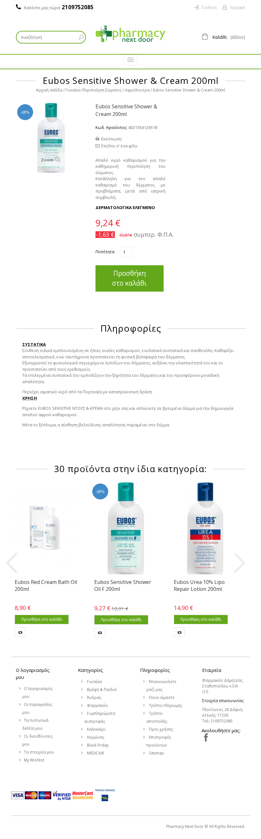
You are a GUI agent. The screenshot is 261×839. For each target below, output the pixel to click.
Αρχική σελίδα (49, 90)
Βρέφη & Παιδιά (101, 689)
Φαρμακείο (97, 705)
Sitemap (156, 753)
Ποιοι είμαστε (161, 697)
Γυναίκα (73, 90)
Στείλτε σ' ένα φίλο (119, 146)
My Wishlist (34, 760)
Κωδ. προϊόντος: (111, 127)
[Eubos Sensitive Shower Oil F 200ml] (125, 528)
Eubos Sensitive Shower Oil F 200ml (122, 585)
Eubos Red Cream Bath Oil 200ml (46, 585)
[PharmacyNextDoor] (130, 33)
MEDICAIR (95, 753)
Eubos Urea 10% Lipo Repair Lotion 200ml (199, 585)
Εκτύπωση (111, 139)
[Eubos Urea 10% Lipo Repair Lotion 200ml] (205, 528)
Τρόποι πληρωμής (165, 705)
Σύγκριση (20, 632)
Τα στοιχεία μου (39, 752)
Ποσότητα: (105, 251)
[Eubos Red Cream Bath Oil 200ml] (46, 528)
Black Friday (97, 745)
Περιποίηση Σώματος (102, 90)
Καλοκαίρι (96, 729)
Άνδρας (94, 697)
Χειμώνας (95, 737)
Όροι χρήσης (160, 729)
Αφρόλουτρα (137, 90)
